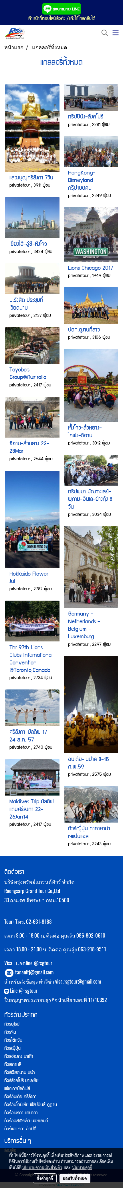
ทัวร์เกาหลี (12, 1065)
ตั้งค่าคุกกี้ (45, 1178)
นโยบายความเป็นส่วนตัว (42, 1167)
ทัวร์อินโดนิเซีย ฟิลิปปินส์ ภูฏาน (30, 1105)
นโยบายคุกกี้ (82, 1167)
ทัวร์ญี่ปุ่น (12, 1049)
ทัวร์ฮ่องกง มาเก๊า (18, 1057)
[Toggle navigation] (115, 33)
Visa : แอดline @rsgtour (28, 963)
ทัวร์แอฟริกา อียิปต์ (20, 1129)
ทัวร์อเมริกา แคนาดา (21, 1113)
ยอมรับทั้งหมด (75, 1178)
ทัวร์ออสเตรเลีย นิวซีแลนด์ (26, 1121)
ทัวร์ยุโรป (11, 1025)
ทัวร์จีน (10, 1033)
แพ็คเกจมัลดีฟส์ (17, 1089)
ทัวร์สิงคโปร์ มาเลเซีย (21, 1081)
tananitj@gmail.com (34, 972)
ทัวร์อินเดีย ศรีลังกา (20, 1097)
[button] (102, 33)
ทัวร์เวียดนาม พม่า (19, 1073)
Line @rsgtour (23, 990)
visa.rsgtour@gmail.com (78, 981)
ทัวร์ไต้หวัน (13, 1041)
